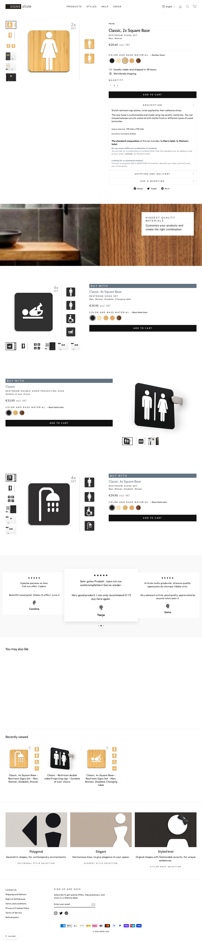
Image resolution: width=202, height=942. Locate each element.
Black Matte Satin (112, 60)
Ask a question (152, 181)
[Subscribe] (93, 904)
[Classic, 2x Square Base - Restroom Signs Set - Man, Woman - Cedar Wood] (33, 695)
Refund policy (12, 917)
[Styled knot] (166, 829)
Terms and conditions (15, 903)
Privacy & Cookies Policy (17, 908)
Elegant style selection (101, 863)
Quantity (116, 80)
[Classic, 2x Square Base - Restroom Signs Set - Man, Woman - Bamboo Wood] (28, 695)
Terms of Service (13, 912)
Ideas (117, 6)
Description (152, 105)
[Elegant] (101, 829)
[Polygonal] (36, 829)
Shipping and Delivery (153, 174)
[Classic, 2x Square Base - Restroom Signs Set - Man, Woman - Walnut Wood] (39, 695)
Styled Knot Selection (165, 867)
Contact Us (11, 889)
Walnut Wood (138, 60)
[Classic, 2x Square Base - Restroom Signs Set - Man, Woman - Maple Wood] (23, 695)
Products (74, 6)
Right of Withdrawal (15, 899)
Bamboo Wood (125, 60)
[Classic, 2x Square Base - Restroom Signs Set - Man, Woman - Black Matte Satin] (18, 695)
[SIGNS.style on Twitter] (61, 913)
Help (105, 6)
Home (112, 23)
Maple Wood (118, 60)
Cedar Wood (132, 60)
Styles (92, 6)
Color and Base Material (137, 55)
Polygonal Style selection (36, 863)
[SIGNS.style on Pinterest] (66, 913)
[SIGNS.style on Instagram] (55, 913)
